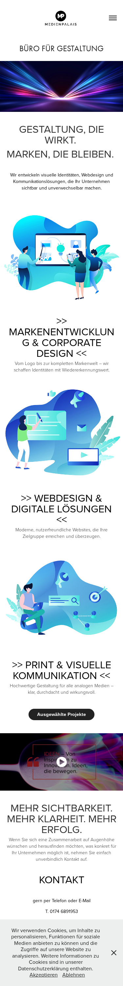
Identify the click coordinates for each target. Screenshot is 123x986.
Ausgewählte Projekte (61, 714)
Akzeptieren (44, 974)
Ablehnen (73, 974)
